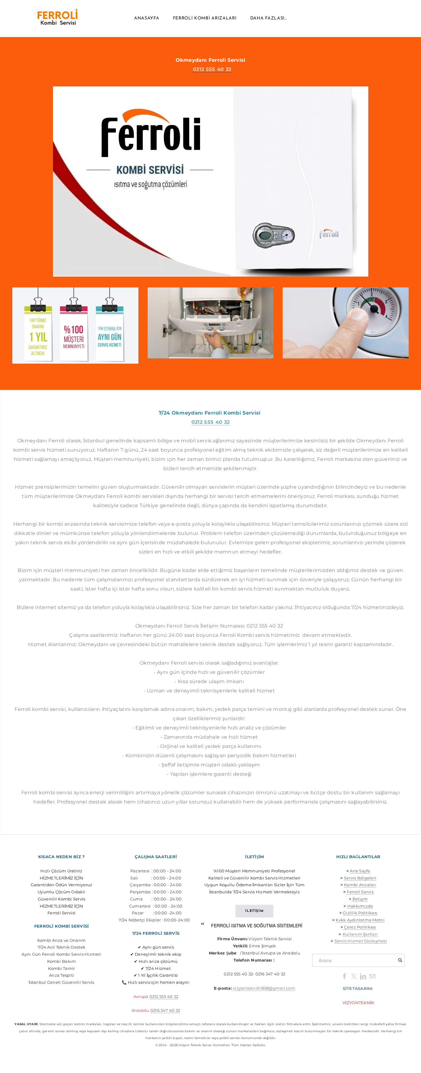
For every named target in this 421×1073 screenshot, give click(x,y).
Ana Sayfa (360, 870)
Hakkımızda (360, 906)
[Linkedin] (363, 975)
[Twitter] (354, 975)
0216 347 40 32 (165, 1010)
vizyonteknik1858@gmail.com (264, 988)
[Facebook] (344, 975)
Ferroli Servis (360, 891)
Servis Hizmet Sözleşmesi (360, 940)
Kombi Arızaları (360, 884)
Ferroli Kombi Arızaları (205, 18)
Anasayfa (146, 18)
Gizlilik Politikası (360, 912)
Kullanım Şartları (360, 934)
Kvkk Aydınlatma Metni (360, 919)
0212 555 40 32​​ (163, 996)
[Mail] (372, 975)
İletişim (359, 898)
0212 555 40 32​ (212, 69)
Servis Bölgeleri (360, 877)
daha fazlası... (268, 18)
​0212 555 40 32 (210, 422)
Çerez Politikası (360, 927)
